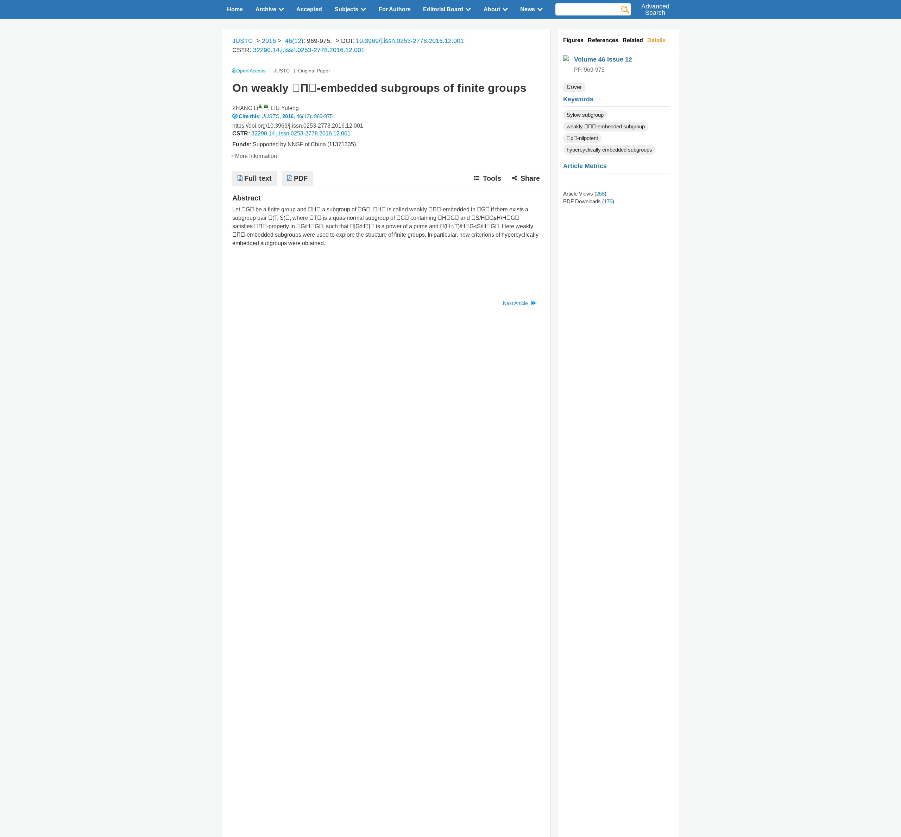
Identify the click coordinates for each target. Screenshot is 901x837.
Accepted (309, 9)
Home (235, 9)
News (527, 9)
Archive (266, 9)
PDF (301, 178)
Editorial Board (443, 9)
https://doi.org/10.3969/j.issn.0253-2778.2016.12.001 (297, 126)
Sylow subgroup (585, 115)
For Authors (395, 9)
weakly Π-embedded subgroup (606, 126)
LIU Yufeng (285, 108)
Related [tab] (633, 40)
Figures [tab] (573, 40)
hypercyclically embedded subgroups (609, 150)
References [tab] (603, 40)
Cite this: (250, 116)
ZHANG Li (245, 108)
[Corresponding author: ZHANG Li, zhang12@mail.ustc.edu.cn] (260, 106)
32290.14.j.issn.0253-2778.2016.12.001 (309, 49)
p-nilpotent (582, 138)
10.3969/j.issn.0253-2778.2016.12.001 (410, 40)
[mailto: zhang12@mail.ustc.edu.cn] (266, 106)
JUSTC (242, 40)
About (492, 9)
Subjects (346, 9)
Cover (574, 87)
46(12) (294, 40)
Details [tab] (656, 40)
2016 (269, 40)
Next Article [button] (515, 303)
